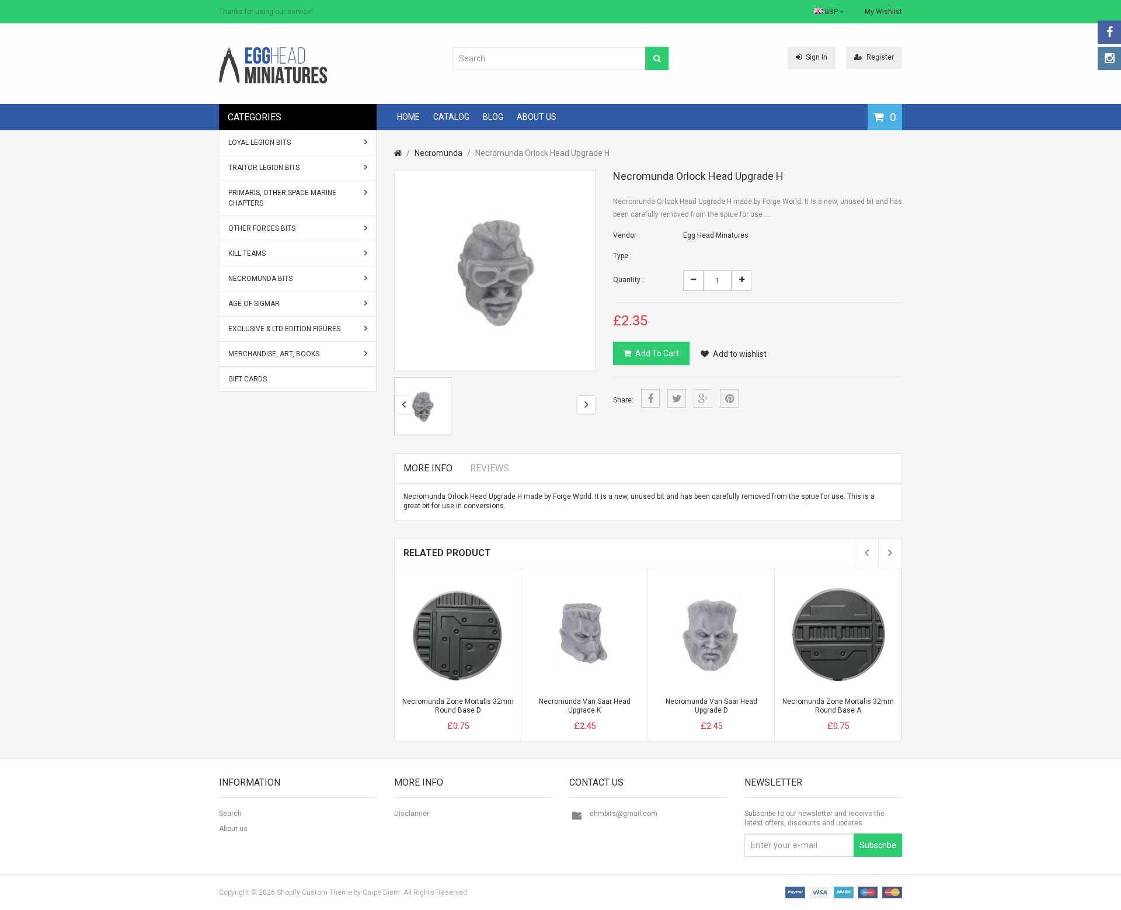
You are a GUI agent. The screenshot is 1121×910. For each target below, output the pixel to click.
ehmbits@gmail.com (623, 814)
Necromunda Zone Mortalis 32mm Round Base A (838, 705)
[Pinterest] (729, 398)
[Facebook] (1109, 32)
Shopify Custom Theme (314, 892)
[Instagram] (1109, 58)
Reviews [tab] (489, 468)
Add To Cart (657, 353)
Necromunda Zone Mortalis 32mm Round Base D (458, 705)
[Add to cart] (436, 716)
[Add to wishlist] (479, 716)
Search (230, 814)
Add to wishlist (740, 354)
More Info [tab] (427, 468)
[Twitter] (676, 398)
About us (233, 829)
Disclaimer (411, 814)
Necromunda (438, 153)
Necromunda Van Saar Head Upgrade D (711, 705)
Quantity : (628, 280)
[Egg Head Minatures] (273, 65)
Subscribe (877, 845)
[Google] (703, 398)
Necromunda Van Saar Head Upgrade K (585, 705)
